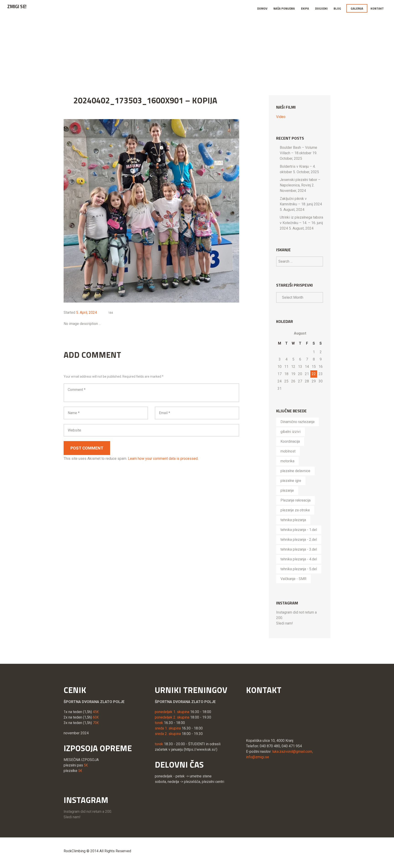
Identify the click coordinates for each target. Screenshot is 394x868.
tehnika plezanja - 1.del (298, 530)
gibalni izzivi (290, 431)
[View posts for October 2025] (279, 333)
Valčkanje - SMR (293, 579)
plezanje (287, 490)
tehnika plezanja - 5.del (298, 569)
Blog (337, 8)
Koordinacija (290, 441)
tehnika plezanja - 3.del (298, 549)
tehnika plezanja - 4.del (298, 559)
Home (113, 48)
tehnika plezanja (293, 520)
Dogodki (321, 8)
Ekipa (305, 8)
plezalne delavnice (295, 471)
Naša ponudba (284, 8)
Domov (262, 8)
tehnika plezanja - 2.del (298, 539)
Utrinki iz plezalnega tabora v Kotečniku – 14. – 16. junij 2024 (301, 222)
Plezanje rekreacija (295, 500)
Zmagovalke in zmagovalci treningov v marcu (227, 48)
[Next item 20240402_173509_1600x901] (195, 211)
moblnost (288, 451)
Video (280, 117)
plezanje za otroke (295, 510)
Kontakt (377, 8)
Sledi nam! (284, 623)
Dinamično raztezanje (297, 422)
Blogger (159, 48)
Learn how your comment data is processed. (163, 458)
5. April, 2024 (86, 312)
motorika (287, 461)
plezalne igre (290, 480)
